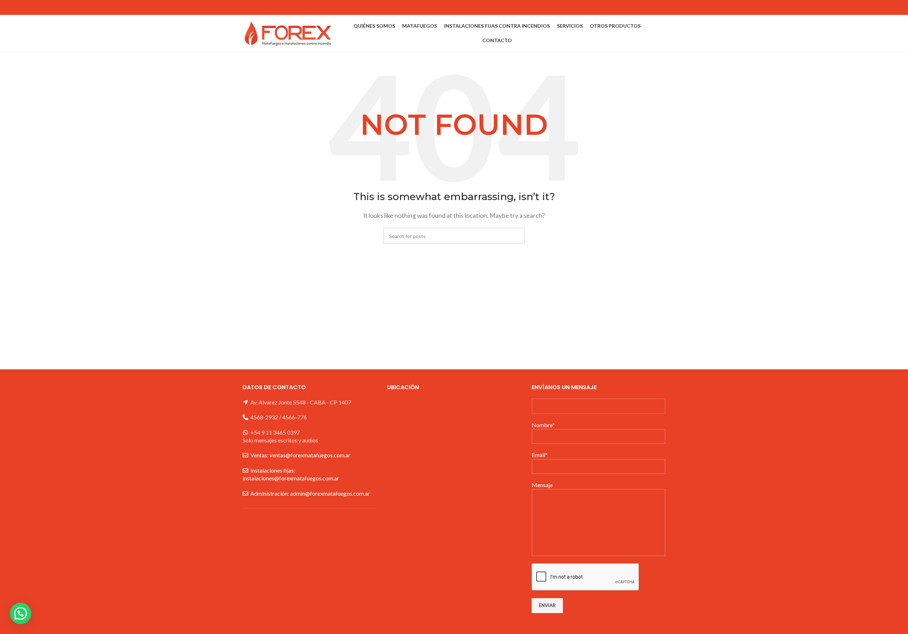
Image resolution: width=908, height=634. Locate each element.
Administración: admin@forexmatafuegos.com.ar (310, 493)
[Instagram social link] (660, 7)
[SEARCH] (517, 236)
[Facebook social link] (651, 7)
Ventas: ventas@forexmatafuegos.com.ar (300, 455)
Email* (540, 454)
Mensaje (542, 484)
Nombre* (543, 424)
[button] (20, 613)
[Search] (663, 33)
